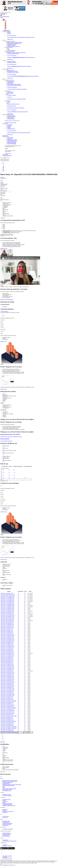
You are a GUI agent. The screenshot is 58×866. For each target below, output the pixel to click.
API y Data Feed (10, 137)
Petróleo (8, 101)
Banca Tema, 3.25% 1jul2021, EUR (7, 711)
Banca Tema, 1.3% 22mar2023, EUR (7, 639)
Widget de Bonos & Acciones (8, 811)
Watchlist (9, 32)
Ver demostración (10, 299)
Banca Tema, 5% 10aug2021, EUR (7, 729)
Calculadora (5, 844)
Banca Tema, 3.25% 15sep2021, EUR (7, 710)
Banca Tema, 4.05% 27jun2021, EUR (7, 713)
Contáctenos (5, 856)
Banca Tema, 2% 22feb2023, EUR (7, 643)
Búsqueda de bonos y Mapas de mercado (14, 42)
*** (1, 187)
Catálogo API (9, 138)
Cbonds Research (10, 117)
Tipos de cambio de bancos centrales (13, 84)
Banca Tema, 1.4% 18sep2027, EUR (7, 610)
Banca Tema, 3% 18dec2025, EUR (7, 683)
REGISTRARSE (6, 16)
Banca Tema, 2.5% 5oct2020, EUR (7, 691)
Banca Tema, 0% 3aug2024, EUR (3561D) (8, 707)
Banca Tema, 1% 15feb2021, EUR (7, 642)
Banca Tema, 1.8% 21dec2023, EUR (7, 627)
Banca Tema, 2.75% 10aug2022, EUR (8, 694)
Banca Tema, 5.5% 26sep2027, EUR (7, 653)
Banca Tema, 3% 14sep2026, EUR (7, 670)
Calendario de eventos (11, 45)
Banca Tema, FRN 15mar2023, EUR (7, 640)
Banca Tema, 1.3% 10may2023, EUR (7, 635)
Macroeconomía (10, 93)
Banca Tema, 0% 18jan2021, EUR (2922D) (9, 726)
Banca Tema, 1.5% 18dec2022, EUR (7, 685)
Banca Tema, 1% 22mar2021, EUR (7, 638)
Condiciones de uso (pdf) (7, 857)
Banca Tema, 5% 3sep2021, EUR (7, 717)
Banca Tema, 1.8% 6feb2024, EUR (7, 665)
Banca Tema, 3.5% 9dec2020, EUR (7, 706)
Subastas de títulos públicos (8, 803)
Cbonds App (9, 125)
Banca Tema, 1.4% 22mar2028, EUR (7, 605)
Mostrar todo (2, 741)
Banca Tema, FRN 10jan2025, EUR (7, 617)
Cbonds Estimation (6, 783)
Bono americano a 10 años (7, 789)
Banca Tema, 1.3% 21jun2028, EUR (7, 601)
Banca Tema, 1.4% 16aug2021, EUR (7, 672)
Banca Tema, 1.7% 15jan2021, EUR (7, 677)
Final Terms (5, 306)
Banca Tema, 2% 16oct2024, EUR (7, 650)
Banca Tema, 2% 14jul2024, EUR (7, 657)
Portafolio (9, 33)
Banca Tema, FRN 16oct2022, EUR (7, 651)
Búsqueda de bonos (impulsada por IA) (14, 43)
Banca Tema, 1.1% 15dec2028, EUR (7, 597)
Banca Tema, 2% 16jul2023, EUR (7, 632)
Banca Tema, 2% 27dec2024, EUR (7, 647)
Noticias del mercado (11, 115)
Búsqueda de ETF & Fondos (12, 71)
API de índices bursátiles (11, 143)
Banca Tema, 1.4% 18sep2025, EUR (7, 609)
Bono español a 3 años (7, 790)
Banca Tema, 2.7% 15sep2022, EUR (7, 709)
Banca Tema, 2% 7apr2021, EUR (7, 698)
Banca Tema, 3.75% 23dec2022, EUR (8, 681)
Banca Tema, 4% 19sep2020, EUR (7, 724)
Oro (8, 102)
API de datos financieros (11, 142)
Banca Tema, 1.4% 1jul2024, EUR (7, 623)
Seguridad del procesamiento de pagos (9, 840)
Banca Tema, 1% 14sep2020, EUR (7, 669)
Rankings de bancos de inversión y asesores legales (16, 52)
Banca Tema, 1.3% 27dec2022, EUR (7, 646)
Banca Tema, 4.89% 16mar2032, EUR (8, 594)
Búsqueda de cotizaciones (11, 44)
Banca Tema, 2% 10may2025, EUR (7, 636)
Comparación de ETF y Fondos (13, 72)
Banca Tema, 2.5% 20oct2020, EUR (7, 730)
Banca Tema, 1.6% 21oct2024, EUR (7, 619)
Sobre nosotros (5, 154)
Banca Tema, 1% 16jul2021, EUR (7, 631)
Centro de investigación (11, 116)
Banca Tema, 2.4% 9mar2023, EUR (7, 702)
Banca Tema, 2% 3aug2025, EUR (7, 696)
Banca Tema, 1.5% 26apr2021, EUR (7, 673)
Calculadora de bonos (11, 128)
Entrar (1, 16)
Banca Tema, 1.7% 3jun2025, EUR (7, 612)
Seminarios (7, 122)
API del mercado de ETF (11, 141)
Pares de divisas (10, 83)
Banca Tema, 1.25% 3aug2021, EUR (7, 695)
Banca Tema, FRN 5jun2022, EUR (7, 662)
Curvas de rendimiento (11, 50)
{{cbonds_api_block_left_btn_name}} (7, 234)
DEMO (6, 148)
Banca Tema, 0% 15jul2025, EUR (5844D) (9, 732)
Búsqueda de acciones (11, 61)
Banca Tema (5, 394)
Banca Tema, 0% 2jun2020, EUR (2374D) (8, 721)
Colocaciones (5, 801)
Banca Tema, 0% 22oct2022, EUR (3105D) (9, 715)
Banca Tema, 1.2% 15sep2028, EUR (7, 600)
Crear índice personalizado (7, 823)
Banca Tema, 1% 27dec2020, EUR (7, 645)
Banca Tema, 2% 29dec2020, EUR (7, 680)
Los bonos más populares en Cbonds (9, 788)
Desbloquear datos (3, 248)
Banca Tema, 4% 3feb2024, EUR (7, 718)
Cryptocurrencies (10, 82)
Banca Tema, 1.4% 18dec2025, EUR (7, 608)
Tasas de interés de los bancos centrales (14, 85)
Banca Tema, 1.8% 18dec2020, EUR (7, 684)
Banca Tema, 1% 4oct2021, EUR (7, 628)
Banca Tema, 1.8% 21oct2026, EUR (7, 620)
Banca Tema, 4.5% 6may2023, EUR (7, 725)
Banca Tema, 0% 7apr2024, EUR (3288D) (8, 700)
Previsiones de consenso (11, 95)
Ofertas (4, 802)
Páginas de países (6, 822)
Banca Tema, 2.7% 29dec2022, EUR (7, 679)
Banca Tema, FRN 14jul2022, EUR (7, 660)
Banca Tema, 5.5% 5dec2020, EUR (7, 719)
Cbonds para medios (11, 118)
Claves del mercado (12, 122)
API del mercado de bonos (12, 139)
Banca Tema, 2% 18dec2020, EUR (7, 687)
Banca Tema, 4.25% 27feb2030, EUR (7, 615)
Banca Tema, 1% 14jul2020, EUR (7, 658)
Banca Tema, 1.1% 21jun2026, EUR (7, 602)
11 (3, 738)
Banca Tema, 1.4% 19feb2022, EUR (7, 624)
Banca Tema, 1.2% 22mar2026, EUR (7, 604)
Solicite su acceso (3, 299)
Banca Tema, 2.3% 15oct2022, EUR (7, 688)
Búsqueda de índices (11, 81)
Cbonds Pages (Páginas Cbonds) (13, 53)
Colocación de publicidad (7, 855)
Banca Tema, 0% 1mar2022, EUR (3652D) (8, 728)
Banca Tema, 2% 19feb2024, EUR (7, 625)
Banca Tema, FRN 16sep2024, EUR (7, 621)
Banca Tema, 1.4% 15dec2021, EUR (7, 666)
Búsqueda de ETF (10, 70)
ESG (8, 48)
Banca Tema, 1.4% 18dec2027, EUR (7, 606)
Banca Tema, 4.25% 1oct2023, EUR (7, 722)
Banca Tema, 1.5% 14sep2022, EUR (7, 668)
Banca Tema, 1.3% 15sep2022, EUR (7, 655)
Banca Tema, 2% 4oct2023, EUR (7, 630)
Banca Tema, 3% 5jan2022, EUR (7, 703)
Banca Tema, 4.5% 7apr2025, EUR (7, 699)
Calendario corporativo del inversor (13, 46)
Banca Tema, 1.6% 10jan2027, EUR (7, 616)
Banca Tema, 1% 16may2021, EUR (7, 634)
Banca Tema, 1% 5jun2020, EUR (7, 661)
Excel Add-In (9, 124)
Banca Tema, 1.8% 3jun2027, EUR (7, 613)
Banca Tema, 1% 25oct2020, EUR (7, 649)
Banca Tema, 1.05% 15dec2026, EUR (8, 595)
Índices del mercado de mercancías (13, 103)
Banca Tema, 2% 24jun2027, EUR (7, 593)
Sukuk (8, 49)
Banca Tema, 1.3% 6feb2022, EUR (7, 664)
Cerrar (1, 17)
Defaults (4, 800)
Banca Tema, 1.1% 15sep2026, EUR (7, 598)
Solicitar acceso (8, 153)
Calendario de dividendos (11, 62)
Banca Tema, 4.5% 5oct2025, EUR (7, 692)
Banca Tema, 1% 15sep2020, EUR (7, 654)
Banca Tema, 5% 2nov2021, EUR (7, 714)
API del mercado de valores (12, 140)
